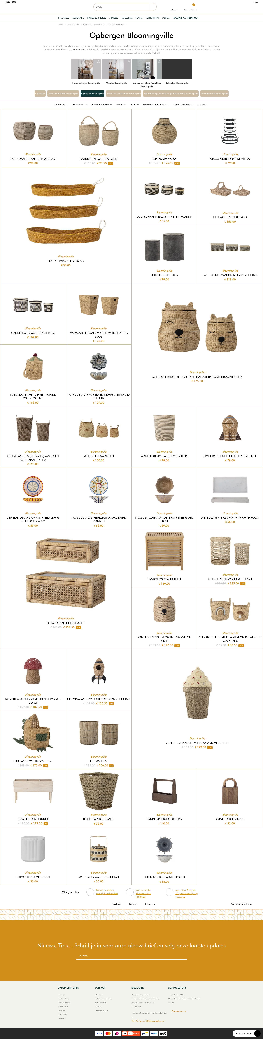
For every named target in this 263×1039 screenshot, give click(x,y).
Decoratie (78, 18)
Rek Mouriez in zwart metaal (230, 158)
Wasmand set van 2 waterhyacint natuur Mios (98, 334)
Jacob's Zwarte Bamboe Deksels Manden (164, 216)
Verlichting (152, 18)
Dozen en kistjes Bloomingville (86, 83)
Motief (119, 104)
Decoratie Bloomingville (92, 24)
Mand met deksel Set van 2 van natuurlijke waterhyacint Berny (197, 376)
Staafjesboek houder (33, 819)
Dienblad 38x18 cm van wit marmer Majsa (230, 517)
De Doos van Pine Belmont (66, 622)
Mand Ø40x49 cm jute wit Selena (164, 456)
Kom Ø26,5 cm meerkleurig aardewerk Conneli (98, 519)
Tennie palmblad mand (98, 819)
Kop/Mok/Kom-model (154, 104)
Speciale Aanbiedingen (186, 18)
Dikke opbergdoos (164, 275)
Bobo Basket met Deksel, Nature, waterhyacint (33, 396)
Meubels (113, 18)
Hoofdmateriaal (100, 104)
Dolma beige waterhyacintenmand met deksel (164, 639)
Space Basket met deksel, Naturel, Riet (230, 456)
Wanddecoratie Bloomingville (214, 93)
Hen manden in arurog (230, 217)
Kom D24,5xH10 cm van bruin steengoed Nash (164, 519)
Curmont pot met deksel (33, 877)
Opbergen (40, 93)
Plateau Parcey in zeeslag (66, 260)
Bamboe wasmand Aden (164, 579)
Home (60, 24)
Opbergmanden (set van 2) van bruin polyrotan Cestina (33, 457)
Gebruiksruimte (182, 104)
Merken (166, 18)
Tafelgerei (126, 18)
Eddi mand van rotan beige (33, 761)
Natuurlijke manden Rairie (98, 158)
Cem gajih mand (164, 158)
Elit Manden (98, 761)
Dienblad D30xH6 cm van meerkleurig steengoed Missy (33, 519)
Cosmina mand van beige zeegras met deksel (98, 699)
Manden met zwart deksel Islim (33, 332)
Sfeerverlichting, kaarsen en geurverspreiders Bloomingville (171, 93)
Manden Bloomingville (116, 83)
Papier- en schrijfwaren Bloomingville (124, 93)
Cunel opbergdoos (230, 819)
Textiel (139, 18)
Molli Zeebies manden (99, 456)
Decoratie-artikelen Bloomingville (63, 93)
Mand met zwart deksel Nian (99, 877)
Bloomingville (73, 24)
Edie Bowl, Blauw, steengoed (164, 877)
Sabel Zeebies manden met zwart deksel (230, 275)
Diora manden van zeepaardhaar (32, 158)
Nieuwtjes (63, 18)
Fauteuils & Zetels (96, 18)
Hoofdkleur (78, 104)
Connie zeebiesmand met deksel (230, 579)
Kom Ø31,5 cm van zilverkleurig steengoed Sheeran (98, 396)
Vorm (133, 104)
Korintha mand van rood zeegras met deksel (33, 700)
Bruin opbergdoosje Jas (164, 819)
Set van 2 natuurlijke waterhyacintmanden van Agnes (230, 639)
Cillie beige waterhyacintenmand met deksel (197, 742)
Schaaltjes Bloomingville (177, 83)
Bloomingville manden (73, 49)
